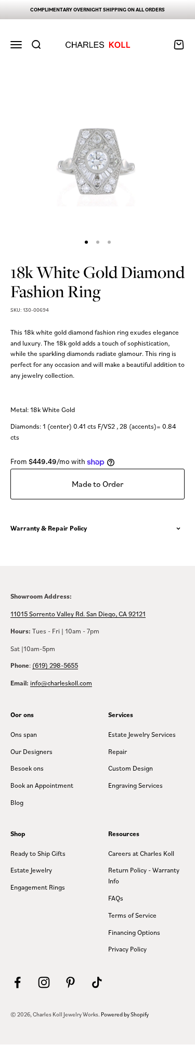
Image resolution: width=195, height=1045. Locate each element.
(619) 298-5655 (55, 665)
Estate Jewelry (31, 870)
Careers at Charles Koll (141, 853)
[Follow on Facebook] (17, 982)
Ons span (23, 734)
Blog (16, 802)
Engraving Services (135, 785)
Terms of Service (132, 915)
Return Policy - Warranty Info (143, 875)
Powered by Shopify (125, 1014)
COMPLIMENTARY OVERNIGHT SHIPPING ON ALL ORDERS (97, 9)
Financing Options (134, 932)
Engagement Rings (37, 887)
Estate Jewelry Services (142, 734)
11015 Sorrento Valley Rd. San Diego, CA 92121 (78, 614)
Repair (117, 751)
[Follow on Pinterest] (70, 982)
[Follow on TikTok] (97, 982)
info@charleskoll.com (61, 683)
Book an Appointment (41, 785)
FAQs (115, 898)
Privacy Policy (127, 949)
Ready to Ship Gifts (38, 853)
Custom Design (130, 768)
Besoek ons (27, 768)
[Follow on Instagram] (44, 982)
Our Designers (31, 751)
